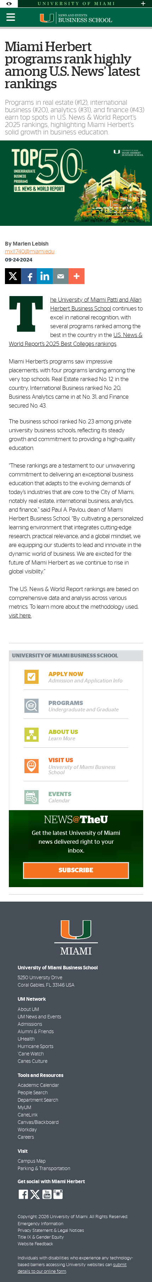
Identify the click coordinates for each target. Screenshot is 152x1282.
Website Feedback (35, 1244)
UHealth (26, 1039)
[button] (137, 1262)
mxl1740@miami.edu (29, 251)
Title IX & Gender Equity (41, 1237)
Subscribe (76, 870)
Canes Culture (32, 1061)
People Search (33, 1092)
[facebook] (29, 276)
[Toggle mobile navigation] (11, 17)
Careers (26, 1137)
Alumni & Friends (36, 1031)
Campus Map (32, 1161)
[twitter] (13, 276)
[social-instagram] (58, 1194)
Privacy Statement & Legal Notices (51, 1230)
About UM (28, 1009)
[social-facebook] (23, 1194)
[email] (61, 276)
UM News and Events (39, 1017)
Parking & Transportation (44, 1168)
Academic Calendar (38, 1085)
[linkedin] (45, 276)
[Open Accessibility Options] (9, 3)
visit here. (20, 616)
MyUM (24, 1107)
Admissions (30, 1024)
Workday (27, 1129)
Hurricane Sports (35, 1046)
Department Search (38, 1100)
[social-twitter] (35, 1193)
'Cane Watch (31, 1054)
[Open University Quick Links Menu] (143, 3)
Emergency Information (40, 1224)
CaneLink (28, 1115)
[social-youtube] (47, 1194)
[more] (76, 276)
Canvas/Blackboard (38, 1122)
